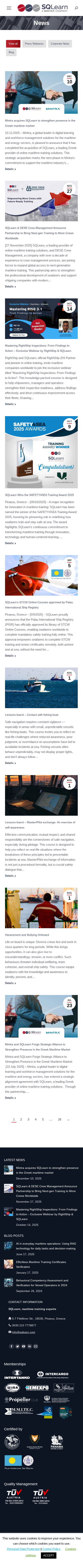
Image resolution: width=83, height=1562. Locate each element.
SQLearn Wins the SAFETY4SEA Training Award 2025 (39, 494)
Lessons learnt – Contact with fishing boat (31, 714)
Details (9, 168)
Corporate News (60, 43)
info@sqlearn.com (23, 1332)
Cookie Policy (51, 1549)
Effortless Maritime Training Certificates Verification (41, 1264)
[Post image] (8, 1169)
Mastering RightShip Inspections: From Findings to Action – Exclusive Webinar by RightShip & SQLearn (46, 1214)
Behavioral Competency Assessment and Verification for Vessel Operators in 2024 (42, 1283)
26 (59, 1119)
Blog (11, 52)
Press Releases (34, 43)
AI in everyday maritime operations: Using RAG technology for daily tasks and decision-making (46, 1246)
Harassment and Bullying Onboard (27, 934)
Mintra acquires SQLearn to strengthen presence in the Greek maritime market (47, 1170)
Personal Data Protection (23, 1549)
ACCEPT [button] (48, 1555)
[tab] (13, 44)
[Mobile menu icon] (9, 8)
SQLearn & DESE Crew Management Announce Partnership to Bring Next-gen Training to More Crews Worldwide (39, 233)
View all (13, 43)
